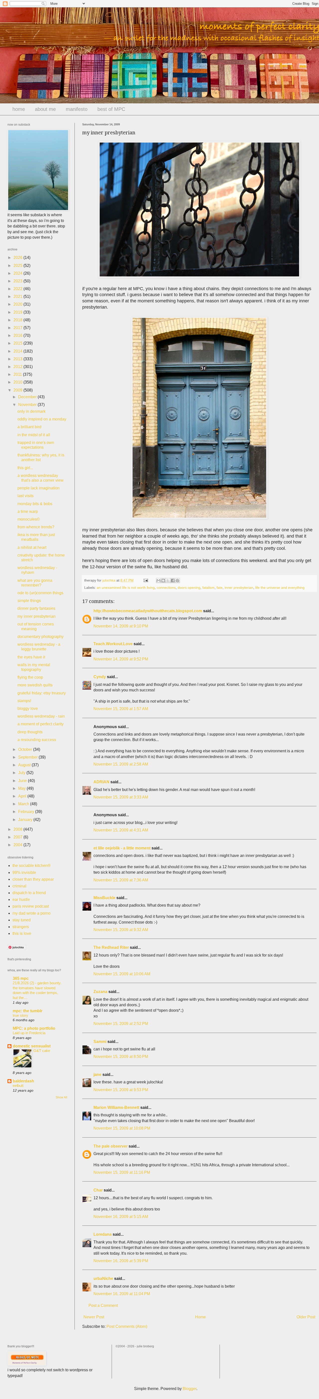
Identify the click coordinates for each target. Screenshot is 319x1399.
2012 (18, 367)
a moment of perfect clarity (40, 724)
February (26, 811)
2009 (18, 390)
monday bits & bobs (34, 504)
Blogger (189, 1389)
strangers (20, 927)
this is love (21, 933)
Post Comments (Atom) (126, 1326)
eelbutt (18, 1085)
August (25, 765)
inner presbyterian (239, 588)
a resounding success (36, 740)
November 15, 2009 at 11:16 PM (121, 1172)
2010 (18, 382)
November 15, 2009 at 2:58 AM (120, 764)
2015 (18, 343)
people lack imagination (38, 488)
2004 (18, 845)
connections (166, 588)
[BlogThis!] (163, 580)
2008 (18, 829)
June (23, 781)
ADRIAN (101, 782)
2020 (18, 304)
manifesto (76, 109)
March (24, 804)
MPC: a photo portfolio (34, 1028)
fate (220, 588)
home (18, 109)
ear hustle (21, 899)
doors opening (189, 588)
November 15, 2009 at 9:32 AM (120, 930)
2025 (18, 265)
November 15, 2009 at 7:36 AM (120, 880)
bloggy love (27, 708)
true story (20, 1015)
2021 (18, 296)
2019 (18, 312)
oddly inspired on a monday (41, 419)
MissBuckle (104, 898)
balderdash (23, 1081)
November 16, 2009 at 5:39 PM (120, 1261)
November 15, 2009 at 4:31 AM (120, 830)
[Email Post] (145, 580)
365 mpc (21, 978)
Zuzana (100, 992)
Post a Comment (103, 1305)
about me (45, 109)
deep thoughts (30, 732)
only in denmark (31, 411)
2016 (18, 335)
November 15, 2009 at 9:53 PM (120, 1090)
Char (98, 1190)
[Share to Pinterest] (177, 580)
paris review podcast (30, 906)
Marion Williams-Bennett (116, 1107)
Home (200, 1317)
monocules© (28, 519)
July (22, 773)
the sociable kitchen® (31, 865)
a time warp (27, 511)
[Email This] (158, 580)
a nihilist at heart (31, 547)
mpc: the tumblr (27, 1011)
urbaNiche (103, 1278)
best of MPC (111, 109)
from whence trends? (35, 527)
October (25, 749)
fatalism (208, 588)
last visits (25, 496)
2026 (18, 257)
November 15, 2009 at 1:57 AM (120, 709)
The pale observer (110, 1146)
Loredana (102, 1234)
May (22, 788)
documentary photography (40, 636)
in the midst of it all (33, 435)
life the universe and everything (280, 588)
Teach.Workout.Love (113, 644)
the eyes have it (31, 657)
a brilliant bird (29, 427)
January (25, 819)
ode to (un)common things (40, 593)
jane (97, 1074)
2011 (18, 374)
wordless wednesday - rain (41, 716)
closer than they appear (33, 879)
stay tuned (21, 920)
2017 (18, 328)
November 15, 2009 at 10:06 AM (121, 974)
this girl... (25, 468)
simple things (29, 601)
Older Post (306, 1317)
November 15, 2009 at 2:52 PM (120, 1023)
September (28, 757)
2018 (18, 320)
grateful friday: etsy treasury (41, 693)
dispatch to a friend (29, 893)
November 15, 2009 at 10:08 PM (121, 1128)
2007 (18, 837)
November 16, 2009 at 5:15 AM (120, 1216)
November (28, 404)
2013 (18, 359)
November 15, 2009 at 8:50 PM (120, 1056)
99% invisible (24, 872)
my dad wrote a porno (31, 913)
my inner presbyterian (36, 616)
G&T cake (41, 1050)
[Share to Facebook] (172, 580)
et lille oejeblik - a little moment (122, 848)
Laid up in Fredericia (29, 1033)
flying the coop (30, 677)
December (28, 397)
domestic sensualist (32, 1046)
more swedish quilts (35, 685)
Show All (61, 1097)
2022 (18, 289)
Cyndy (99, 677)
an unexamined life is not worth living (126, 588)
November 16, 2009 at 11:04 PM (121, 1294)
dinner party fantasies (36, 608)
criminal (19, 886)
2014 (18, 351)
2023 (18, 281)
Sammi (99, 1041)
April (22, 796)
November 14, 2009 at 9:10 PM (120, 626)
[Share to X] (167, 580)
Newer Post (93, 1317)
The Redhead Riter (111, 947)
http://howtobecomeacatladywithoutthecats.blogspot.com (147, 611)
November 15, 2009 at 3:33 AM (120, 797)
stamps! (24, 701)
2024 (18, 273)
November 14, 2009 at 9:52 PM (120, 659)
